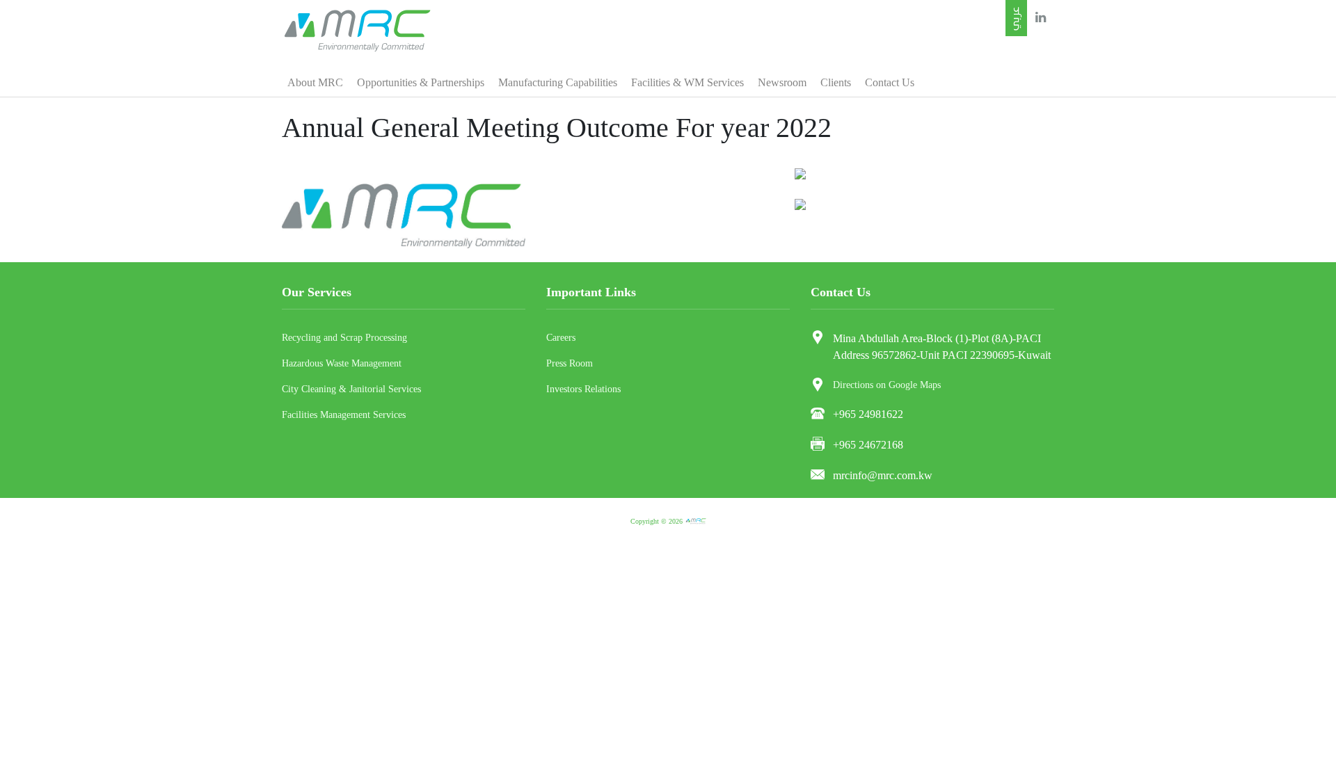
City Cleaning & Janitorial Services (351, 389)
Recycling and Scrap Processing (344, 337)
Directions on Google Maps (887, 385)
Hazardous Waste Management (341, 363)
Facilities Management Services (344, 415)
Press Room (569, 363)
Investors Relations (583, 389)
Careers (560, 337)
